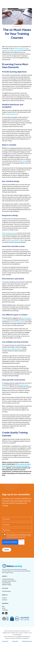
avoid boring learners (18, 322)
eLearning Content (17, 26)
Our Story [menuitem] (4, 598)
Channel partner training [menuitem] (8, 579)
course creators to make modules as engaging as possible (15, 49)
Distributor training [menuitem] (6, 584)
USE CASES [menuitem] (5, 588)
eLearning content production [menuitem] (9, 581)
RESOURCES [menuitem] (5, 603)
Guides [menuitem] (3, 608)
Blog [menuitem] (3, 606)
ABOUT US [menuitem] (4, 595)
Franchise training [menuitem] (6, 583)
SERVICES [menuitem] (4, 576)
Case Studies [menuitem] (5, 610)
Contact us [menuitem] (4, 600)
